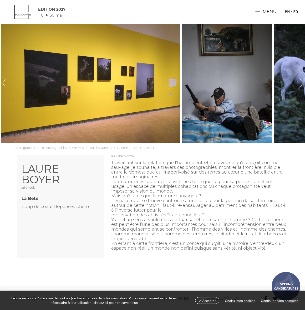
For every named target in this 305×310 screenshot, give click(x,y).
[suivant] (293, 83)
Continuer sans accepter (279, 301)
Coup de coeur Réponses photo (55, 206)
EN (287, 12)
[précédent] (12, 83)
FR (295, 12)
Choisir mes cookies (240, 301)
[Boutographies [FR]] (22, 13)
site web (28, 187)
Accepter (209, 301)
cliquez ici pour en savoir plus (115, 303)
